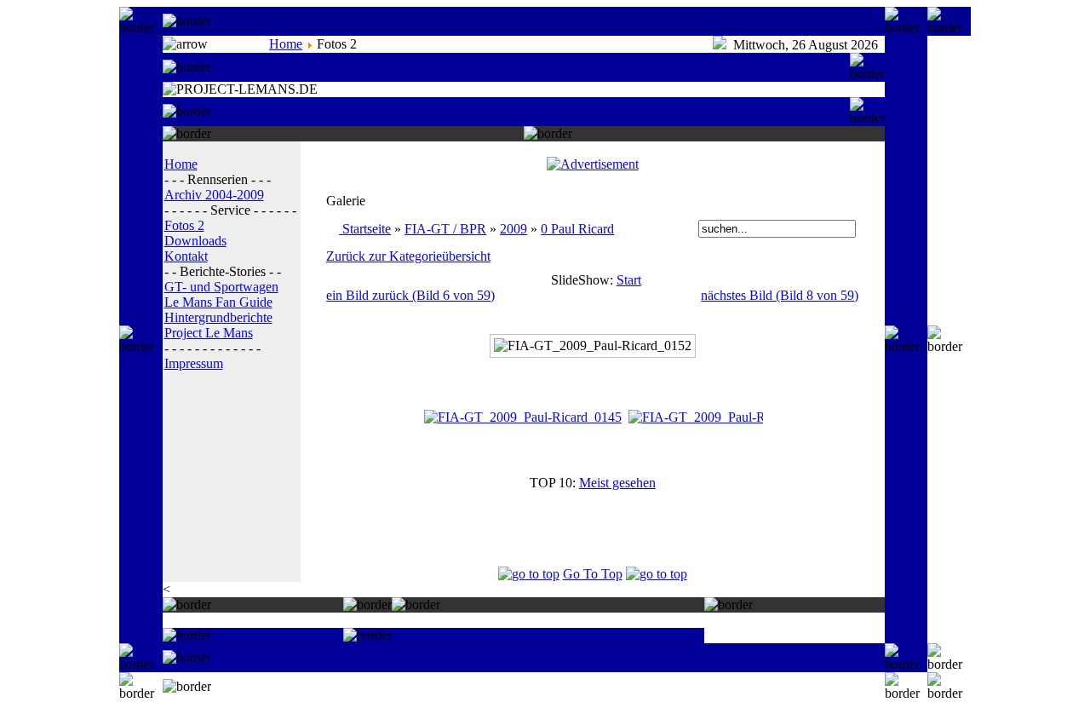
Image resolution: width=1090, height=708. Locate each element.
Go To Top (592, 574)
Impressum (193, 363)
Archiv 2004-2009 (214, 194)
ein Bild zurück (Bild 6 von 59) (410, 295)
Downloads (195, 240)
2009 (513, 229)
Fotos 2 (184, 225)
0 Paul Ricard (577, 229)
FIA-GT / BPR (445, 229)
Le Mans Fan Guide (218, 302)
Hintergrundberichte (218, 317)
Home (285, 44)
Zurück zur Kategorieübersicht (408, 256)
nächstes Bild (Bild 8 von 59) (779, 295)
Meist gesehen (617, 482)
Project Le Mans (208, 332)
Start (629, 280)
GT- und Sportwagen (221, 286)
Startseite (366, 229)
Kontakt (186, 256)
